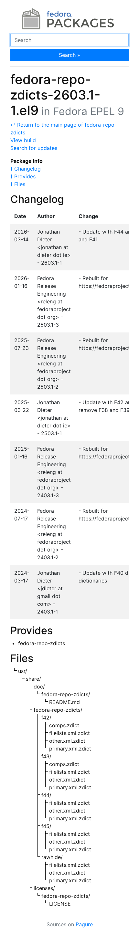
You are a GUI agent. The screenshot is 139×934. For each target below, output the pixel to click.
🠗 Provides (23, 176)
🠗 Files (17, 184)
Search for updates (33, 148)
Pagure (84, 924)
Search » (69, 55)
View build (23, 140)
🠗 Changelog (25, 168)
